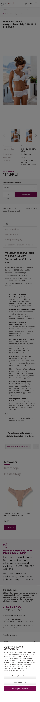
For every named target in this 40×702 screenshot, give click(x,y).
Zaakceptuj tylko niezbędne (20, 676)
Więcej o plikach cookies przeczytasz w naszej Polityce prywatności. (19, 669)
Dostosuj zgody (20, 682)
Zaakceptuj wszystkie (20, 689)
